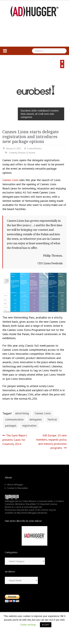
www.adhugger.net (33, 506)
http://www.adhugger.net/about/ (32, 512)
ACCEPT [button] (45, 624)
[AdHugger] (34, 11)
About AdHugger (15, 484)
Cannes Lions (10, 180)
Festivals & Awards (26, 152)
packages (10, 425)
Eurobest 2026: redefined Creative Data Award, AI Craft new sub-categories (40, 113)
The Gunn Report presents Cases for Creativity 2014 (14, 439)
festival (52, 419)
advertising (22, 413)
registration (29, 425)
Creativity (13, 152)
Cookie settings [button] (28, 624)
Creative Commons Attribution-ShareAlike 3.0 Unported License (34, 502)
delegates (35, 419)
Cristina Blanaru (34, 148)
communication (14, 419)
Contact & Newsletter (17, 488)
